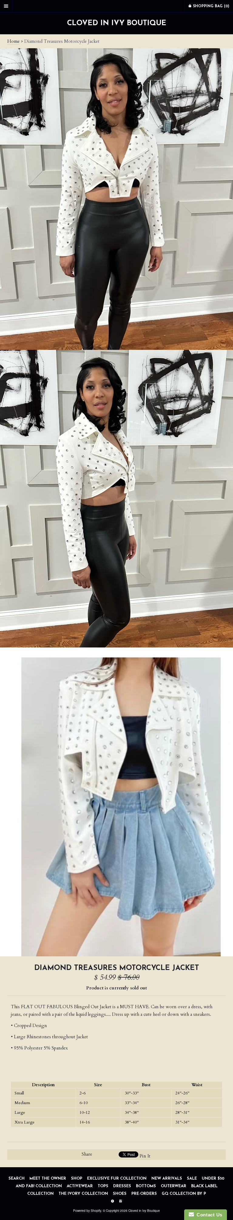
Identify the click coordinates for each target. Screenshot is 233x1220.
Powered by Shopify (87, 1210)
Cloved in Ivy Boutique (116, 23)
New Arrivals (167, 1179)
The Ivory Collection (84, 1194)
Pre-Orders (144, 1194)
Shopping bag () (210, 6)
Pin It (145, 1156)
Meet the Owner (47, 1179)
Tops (103, 1186)
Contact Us (208, 1214)
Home (13, 41)
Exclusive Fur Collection (117, 1179)
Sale (192, 1179)
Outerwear (173, 1186)
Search (16, 1179)
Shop (76, 1179)
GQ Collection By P (184, 1194)
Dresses (122, 1186)
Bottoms (146, 1186)
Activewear (80, 1186)
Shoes (120, 1194)
